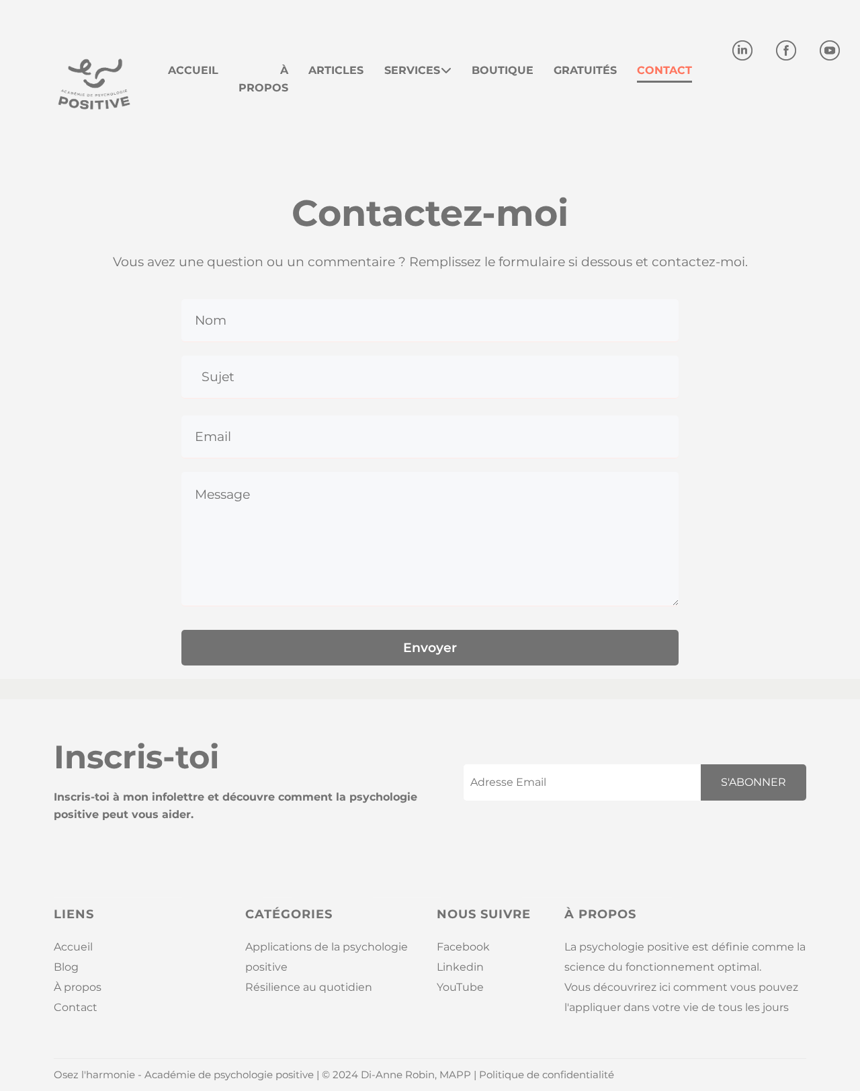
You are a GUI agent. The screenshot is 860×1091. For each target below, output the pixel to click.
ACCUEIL (193, 70)
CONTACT (664, 70)
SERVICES (412, 70)
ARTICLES (335, 70)
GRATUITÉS (585, 70)
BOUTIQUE (502, 70)
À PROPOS (263, 79)
